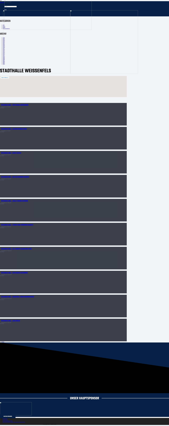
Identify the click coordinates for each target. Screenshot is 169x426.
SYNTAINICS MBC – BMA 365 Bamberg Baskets (15, 177)
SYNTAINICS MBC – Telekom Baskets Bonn (14, 129)
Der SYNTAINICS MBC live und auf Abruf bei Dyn (14, 422)
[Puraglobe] (16, 415)
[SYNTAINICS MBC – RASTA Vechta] (34, 158)
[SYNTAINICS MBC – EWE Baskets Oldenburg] (34, 277)
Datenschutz (5, 419)
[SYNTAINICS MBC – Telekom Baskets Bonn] (34, 134)
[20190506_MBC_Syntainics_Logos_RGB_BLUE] (36, 72)
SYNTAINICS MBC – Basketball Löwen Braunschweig (17, 297)
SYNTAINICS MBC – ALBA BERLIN (10, 321)
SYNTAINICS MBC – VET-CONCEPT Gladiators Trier (16, 249)
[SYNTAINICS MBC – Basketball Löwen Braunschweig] (34, 301)
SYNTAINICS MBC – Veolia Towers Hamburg (14, 201)
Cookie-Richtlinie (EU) (7, 420)
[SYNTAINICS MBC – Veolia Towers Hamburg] (34, 206)
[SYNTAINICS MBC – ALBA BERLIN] (34, 325)
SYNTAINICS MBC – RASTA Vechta (11, 153)
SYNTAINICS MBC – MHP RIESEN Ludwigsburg (14, 105)
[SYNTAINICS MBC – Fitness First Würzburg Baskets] (34, 229)
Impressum (5, 418)
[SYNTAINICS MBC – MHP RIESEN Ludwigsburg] (34, 110)
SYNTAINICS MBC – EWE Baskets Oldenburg (14, 273)
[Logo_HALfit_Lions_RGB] (104, 73)
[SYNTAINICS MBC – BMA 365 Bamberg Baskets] (34, 182)
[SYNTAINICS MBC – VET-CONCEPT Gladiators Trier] (34, 253)
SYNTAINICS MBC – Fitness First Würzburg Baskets (17, 225)
